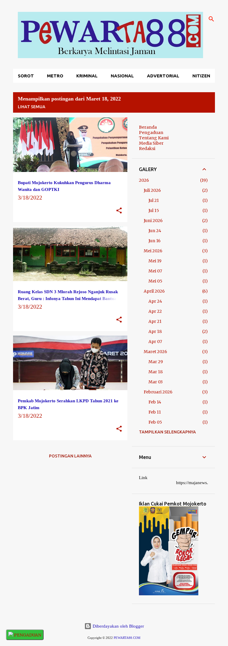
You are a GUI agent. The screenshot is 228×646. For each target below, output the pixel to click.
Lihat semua (31, 106)
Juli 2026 (152, 190)
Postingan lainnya (70, 456)
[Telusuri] (211, 19)
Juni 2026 (153, 220)
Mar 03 (155, 382)
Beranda (148, 127)
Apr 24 (155, 301)
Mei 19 (155, 261)
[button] (119, 211)
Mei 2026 (153, 250)
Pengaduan (151, 132)
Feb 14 (154, 402)
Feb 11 (154, 412)
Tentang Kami (154, 138)
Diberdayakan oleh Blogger (117, 626)
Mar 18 (155, 371)
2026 (144, 180)
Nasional (122, 75)
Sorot (26, 75)
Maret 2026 (155, 351)
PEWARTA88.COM (127, 637)
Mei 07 (155, 271)
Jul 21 (153, 200)
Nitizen (201, 75)
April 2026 (154, 291)
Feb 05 (155, 422)
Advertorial (163, 75)
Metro (55, 75)
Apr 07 (155, 341)
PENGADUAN (27, 635)
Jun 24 (154, 230)
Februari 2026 (158, 392)
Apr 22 (155, 311)
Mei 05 (155, 281)
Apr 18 (155, 331)
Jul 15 (153, 210)
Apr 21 (155, 321)
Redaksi (147, 148)
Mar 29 (155, 361)
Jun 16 (154, 240)
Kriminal (87, 75)
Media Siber (151, 143)
